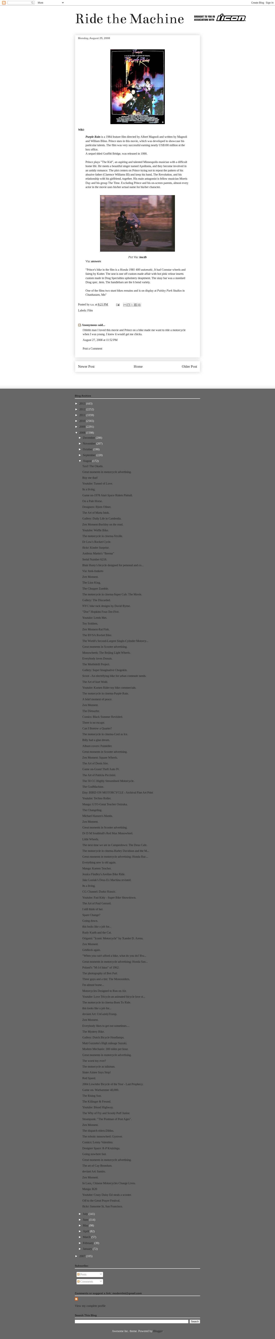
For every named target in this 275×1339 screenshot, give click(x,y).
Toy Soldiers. (90, 623)
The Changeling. (92, 810)
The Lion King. (91, 582)
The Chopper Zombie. (95, 588)
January (88, 1248)
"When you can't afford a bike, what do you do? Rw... (114, 955)
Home (138, 366)
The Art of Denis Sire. (95, 763)
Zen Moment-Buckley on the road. (102, 524)
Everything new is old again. (99, 862)
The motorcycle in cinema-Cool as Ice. (105, 734)
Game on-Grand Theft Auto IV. (101, 769)
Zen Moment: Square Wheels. (100, 757)
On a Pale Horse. (92, 501)
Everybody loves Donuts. (97, 658)
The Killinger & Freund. (96, 1101)
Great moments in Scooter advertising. (104, 646)
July (85, 1213)
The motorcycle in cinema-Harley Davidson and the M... (115, 850)
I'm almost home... (93, 984)
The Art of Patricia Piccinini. (99, 775)
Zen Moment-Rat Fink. (96, 629)
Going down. (90, 920)
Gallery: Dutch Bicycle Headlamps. (103, 1037)
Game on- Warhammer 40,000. (100, 1090)
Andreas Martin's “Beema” (98, 553)
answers (96, 261)
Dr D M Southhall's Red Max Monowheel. (107, 833)
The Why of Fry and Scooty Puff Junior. (106, 1113)
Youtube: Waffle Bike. (95, 530)
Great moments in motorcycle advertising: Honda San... (115, 961)
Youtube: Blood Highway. (97, 1107)
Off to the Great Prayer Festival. (101, 1200)
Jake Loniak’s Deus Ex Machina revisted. (106, 880)
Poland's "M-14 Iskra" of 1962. (100, 967)
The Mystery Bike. (93, 1031)
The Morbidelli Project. (96, 664)
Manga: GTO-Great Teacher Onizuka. (105, 804)
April (86, 1231)
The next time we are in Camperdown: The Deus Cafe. (114, 845)
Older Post (189, 366)
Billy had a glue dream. (96, 740)
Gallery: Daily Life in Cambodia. (101, 518)
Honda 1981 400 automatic (136, 269)
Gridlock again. (91, 949)
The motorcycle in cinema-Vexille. (102, 536)
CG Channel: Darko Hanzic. (99, 891)
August (87, 460)
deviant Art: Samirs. (94, 1171)
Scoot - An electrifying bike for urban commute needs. (114, 675)
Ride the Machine (129, 18)
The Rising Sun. (92, 1095)
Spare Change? (91, 915)
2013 (82, 403)
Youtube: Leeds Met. (94, 617)
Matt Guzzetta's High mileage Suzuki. (104, 1043)
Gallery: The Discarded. (96, 600)
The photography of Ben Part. (100, 973)
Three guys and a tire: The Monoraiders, (106, 979)
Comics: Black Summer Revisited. (102, 716)
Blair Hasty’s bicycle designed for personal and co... (113, 565)
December (89, 437)
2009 (82, 426)
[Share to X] (132, 305)
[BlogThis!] (128, 305)
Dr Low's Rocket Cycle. (96, 541)
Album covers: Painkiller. (97, 746)
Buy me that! (90, 477)
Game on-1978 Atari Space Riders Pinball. (107, 495)
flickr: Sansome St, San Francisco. (102, 1206)
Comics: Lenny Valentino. (97, 1142)
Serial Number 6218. (94, 559)
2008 (82, 432)
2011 (82, 415)
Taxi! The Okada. (92, 466)
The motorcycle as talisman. (98, 1066)
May (86, 1225)
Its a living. (88, 489)
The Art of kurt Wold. (95, 681)
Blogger (158, 1331)
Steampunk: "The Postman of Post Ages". (107, 1119)
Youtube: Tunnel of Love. (97, 483)
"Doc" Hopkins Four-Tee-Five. (100, 611)
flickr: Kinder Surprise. (95, 547)
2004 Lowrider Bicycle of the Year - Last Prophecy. (112, 1084)
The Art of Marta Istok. (96, 512)
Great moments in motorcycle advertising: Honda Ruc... (115, 856)
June (86, 1219)
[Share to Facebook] (136, 305)
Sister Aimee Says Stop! (96, 1072)
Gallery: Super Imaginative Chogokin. (104, 670)
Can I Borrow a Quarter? (97, 728)
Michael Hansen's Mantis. (97, 815)
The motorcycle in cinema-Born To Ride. (106, 1002)
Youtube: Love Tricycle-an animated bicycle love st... (113, 996)
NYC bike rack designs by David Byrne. (106, 606)
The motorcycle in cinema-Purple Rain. (105, 693)
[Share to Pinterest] (139, 305)
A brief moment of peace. (97, 699)
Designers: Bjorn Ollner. (96, 506)
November (89, 443)
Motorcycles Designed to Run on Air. (104, 990)
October (88, 449)
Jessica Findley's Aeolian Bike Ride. (103, 874)
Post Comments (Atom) (146, 377)
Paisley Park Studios (169, 290)
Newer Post (86, 366)
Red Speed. (89, 1078)
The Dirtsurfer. (91, 711)
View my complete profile (90, 1305)
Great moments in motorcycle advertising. (107, 472)
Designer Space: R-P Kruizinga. (101, 1148)
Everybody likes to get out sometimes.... (105, 1025)
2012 (82, 409)
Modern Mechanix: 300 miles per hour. (105, 1049)
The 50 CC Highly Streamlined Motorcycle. (108, 781)
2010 (82, 420)
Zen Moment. (90, 576)
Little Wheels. (90, 839)
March (87, 1237)
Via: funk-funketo (92, 571)
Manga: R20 (89, 1189)
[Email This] (125, 305)
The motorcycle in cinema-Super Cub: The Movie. (112, 594)
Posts (83, 1274)
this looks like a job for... (96, 926)
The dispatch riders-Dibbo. (98, 1130)
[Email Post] (117, 304)
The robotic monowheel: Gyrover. (102, 1136)
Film (90, 310)
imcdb (143, 257)
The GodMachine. (93, 786)
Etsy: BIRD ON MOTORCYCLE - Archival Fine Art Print (117, 792)
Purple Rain (92, 136)
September (89, 455)
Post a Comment (92, 348)
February (88, 1243)
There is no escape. (93, 722)
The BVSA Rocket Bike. (97, 635)
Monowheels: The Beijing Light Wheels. (106, 652)
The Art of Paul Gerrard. (96, 903)
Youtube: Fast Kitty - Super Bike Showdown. (109, 897)
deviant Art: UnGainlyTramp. (99, 1014)
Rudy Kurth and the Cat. (96, 932)
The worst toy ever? (94, 1060)
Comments (86, 1281)
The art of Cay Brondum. (97, 1165)
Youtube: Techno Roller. (96, 798)
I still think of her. (92, 909)
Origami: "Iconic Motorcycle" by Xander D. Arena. (112, 938)
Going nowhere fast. (94, 1154)
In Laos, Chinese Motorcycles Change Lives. (109, 1183)
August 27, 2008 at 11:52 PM (100, 340)
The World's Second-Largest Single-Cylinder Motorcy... (115, 640)
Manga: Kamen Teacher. (96, 868)
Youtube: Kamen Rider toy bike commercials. (109, 687)
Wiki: (81, 129)
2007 (82, 1256)
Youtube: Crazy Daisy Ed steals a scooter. (107, 1194)
